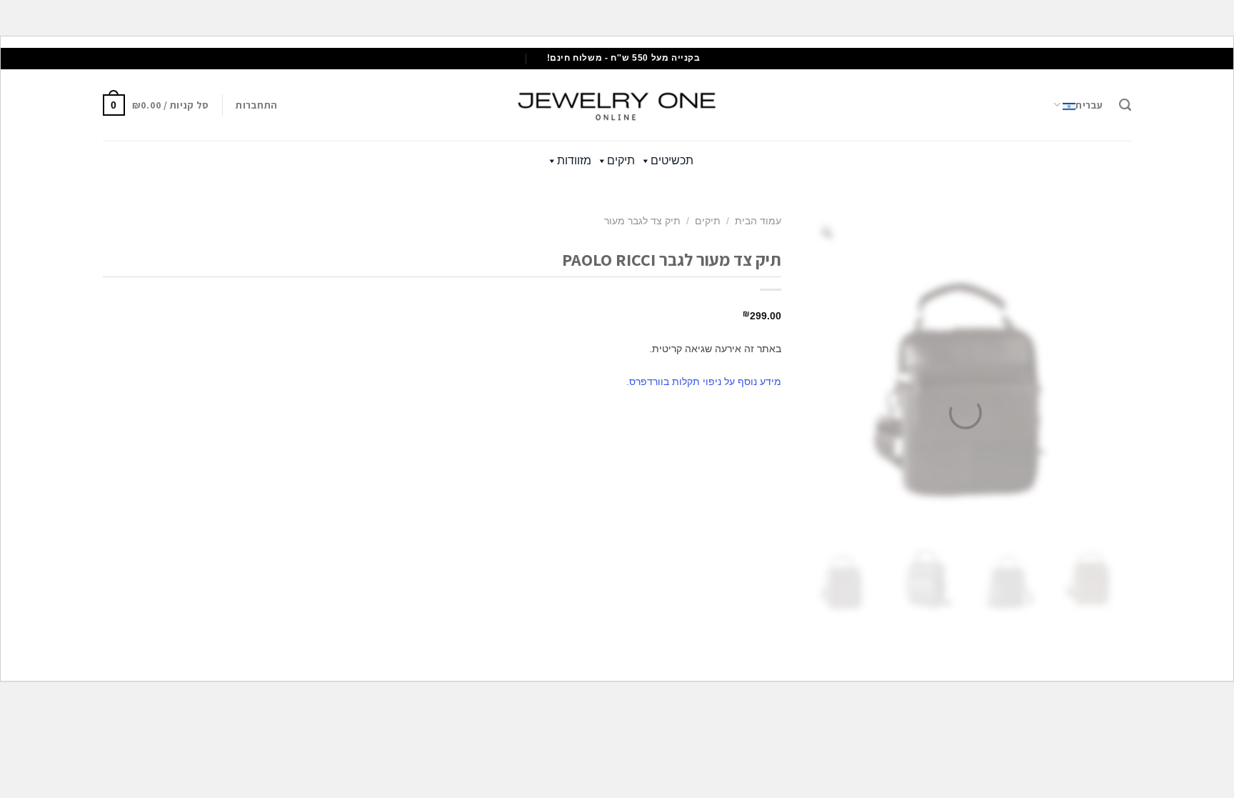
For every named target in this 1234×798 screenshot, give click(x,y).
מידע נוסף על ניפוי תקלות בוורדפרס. (703, 381)
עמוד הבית (758, 221)
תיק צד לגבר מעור (642, 221)
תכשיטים (672, 160)
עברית (1089, 105)
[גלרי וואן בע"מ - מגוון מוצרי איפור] (617, 105)
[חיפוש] (1125, 105)
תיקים (621, 160)
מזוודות (574, 160)
